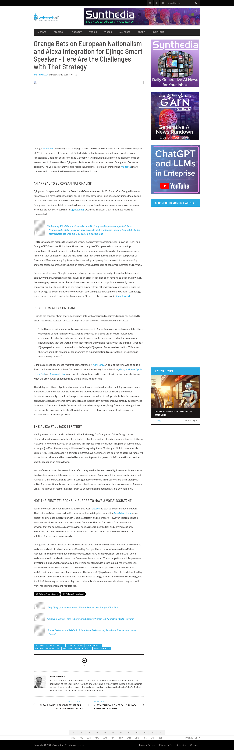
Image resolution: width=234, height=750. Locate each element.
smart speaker (93, 645)
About (141, 32)
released (95, 508)
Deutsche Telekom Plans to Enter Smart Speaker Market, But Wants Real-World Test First (91, 618)
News (80, 645)
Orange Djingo (83, 648)
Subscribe (181, 745)
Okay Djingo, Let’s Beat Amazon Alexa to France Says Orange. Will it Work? (84, 607)
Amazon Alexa (57, 645)
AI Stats (41, 32)
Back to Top (191, 738)
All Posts (124, 32)
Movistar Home (122, 513)
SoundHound (123, 295)
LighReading (77, 209)
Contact (194, 745)
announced (48, 148)
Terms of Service (147, 745)
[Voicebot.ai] (59, 17)
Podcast (77, 32)
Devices (71, 645)
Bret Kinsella (41, 74)
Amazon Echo (57, 373)
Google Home (127, 369)
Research (59, 32)
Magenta (126, 166)
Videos (108, 32)
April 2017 (98, 364)
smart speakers (102, 648)
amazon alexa (53, 648)
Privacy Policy (166, 745)
